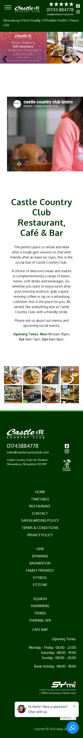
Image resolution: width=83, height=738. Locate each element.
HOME (40, 492)
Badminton (39, 563)
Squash (40, 599)
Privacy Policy (40, 535)
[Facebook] (78, 6)
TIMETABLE (40, 499)
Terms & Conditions (40, 528)
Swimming (40, 606)
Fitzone (40, 585)
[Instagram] (78, 12)
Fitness (40, 578)
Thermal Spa (40, 620)
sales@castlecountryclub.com (60, 14)
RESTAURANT (40, 506)
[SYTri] (57, 687)
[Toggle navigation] (7, 7)
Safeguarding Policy (40, 520)
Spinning (40, 556)
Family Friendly (40, 570)
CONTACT (40, 513)
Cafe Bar (40, 629)
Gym (40, 549)
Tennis (40, 613)
